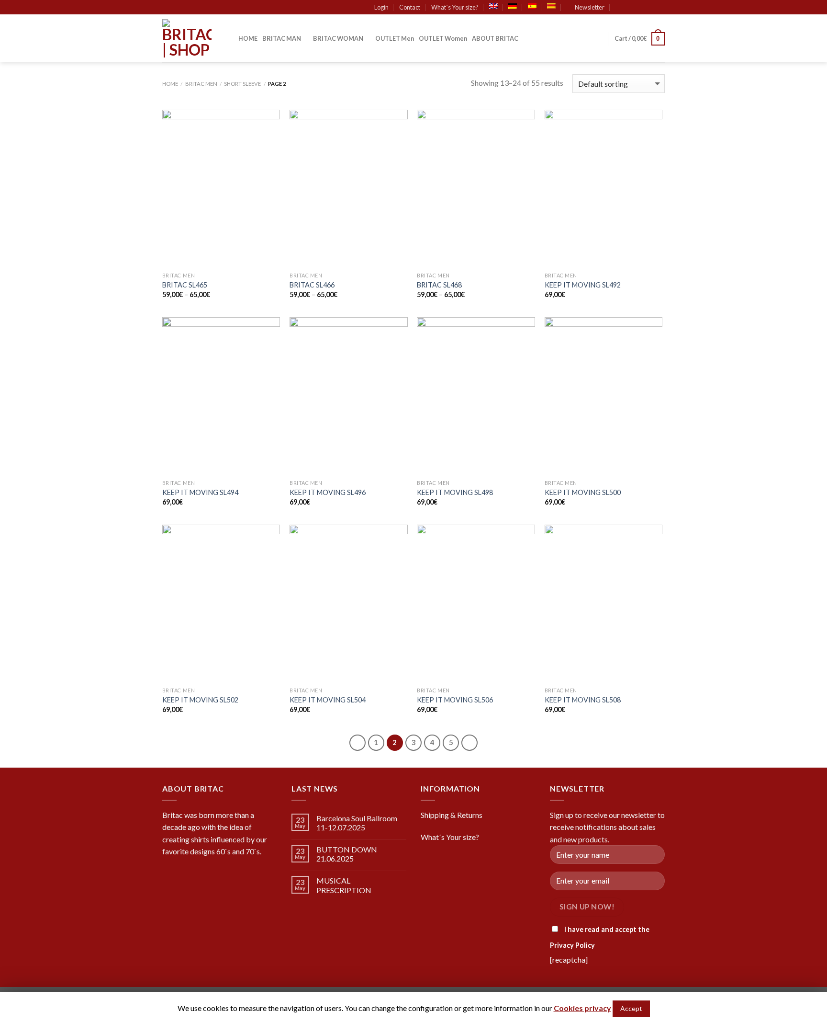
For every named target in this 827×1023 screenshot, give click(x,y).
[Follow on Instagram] (642, 7)
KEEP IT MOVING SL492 (583, 285)
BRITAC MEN (201, 83)
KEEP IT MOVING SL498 (455, 492)
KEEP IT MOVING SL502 (200, 700)
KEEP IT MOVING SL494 (200, 492)
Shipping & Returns (451, 814)
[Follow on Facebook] (633, 7)
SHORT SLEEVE (242, 83)
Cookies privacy (582, 1007)
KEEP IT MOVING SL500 (583, 492)
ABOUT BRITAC (495, 38)
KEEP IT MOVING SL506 (455, 700)
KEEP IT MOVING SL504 (328, 700)
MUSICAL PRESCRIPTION (343, 885)
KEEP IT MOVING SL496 (328, 492)
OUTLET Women (443, 38)
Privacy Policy (572, 945)
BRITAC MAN (281, 38)
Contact (409, 7)
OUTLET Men (394, 38)
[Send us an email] (660, 7)
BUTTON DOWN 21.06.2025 (346, 854)
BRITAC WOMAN (338, 38)
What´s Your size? (455, 7)
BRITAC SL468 (439, 285)
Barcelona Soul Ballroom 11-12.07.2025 (356, 823)
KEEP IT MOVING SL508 (583, 700)
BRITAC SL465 (184, 285)
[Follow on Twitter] (651, 7)
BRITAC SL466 (312, 285)
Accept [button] (631, 1008)
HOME (247, 38)
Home (170, 83)
